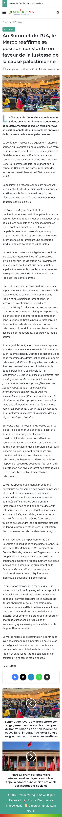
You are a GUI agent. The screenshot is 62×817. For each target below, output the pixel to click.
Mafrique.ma (12, 69)
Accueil (8, 22)
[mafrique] (21, 12)
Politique (18, 22)
